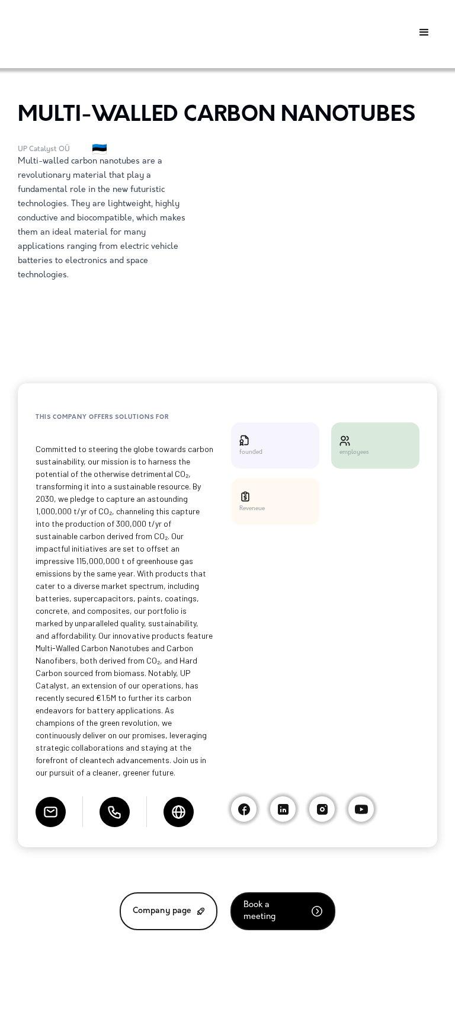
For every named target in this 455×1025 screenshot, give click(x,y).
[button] (424, 32)
